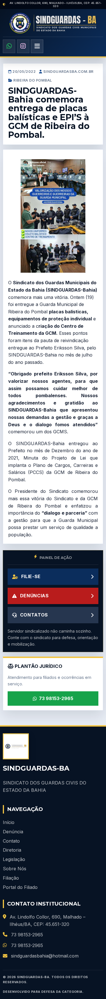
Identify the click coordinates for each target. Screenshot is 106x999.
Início (8, 822)
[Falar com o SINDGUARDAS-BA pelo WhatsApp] (9, 46)
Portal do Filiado (20, 887)
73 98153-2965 (56, 698)
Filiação (11, 878)
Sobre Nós (14, 868)
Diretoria (12, 850)
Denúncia (13, 831)
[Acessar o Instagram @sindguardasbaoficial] (23, 46)
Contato (11, 841)
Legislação (14, 859)
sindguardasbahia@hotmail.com (45, 956)
